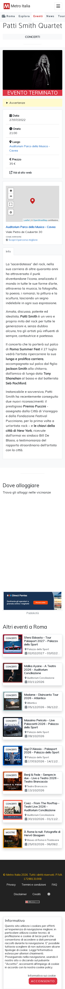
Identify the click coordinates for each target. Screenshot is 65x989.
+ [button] (11, 190)
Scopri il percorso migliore (23, 239)
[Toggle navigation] (58, 6)
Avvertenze (17, 103)
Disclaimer (20, 894)
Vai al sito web (22, 172)
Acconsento (43, 981)
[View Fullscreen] (11, 204)
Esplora (24, 16)
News (50, 16)
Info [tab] (8, 251)
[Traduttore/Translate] (49, 894)
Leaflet (27, 220)
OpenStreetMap (40, 220)
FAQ (54, 884)
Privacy (11, 884)
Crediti (36, 894)
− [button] (11, 196)
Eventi (38, 16)
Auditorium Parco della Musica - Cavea (30, 227)
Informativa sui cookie (42, 975)
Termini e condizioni (33, 884)
